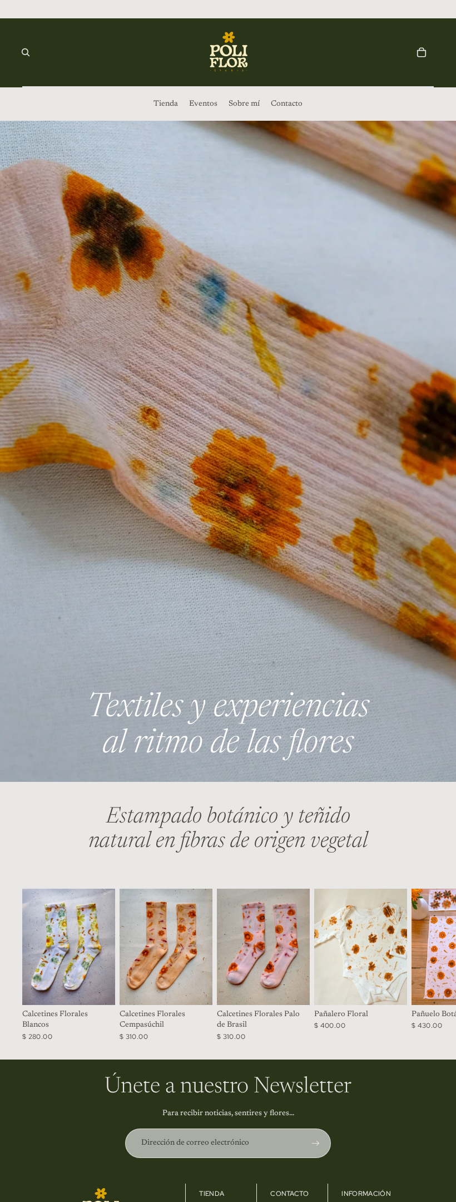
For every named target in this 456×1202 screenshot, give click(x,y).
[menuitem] (165, 104)
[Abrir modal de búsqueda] (25, 52)
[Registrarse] (316, 1144)
